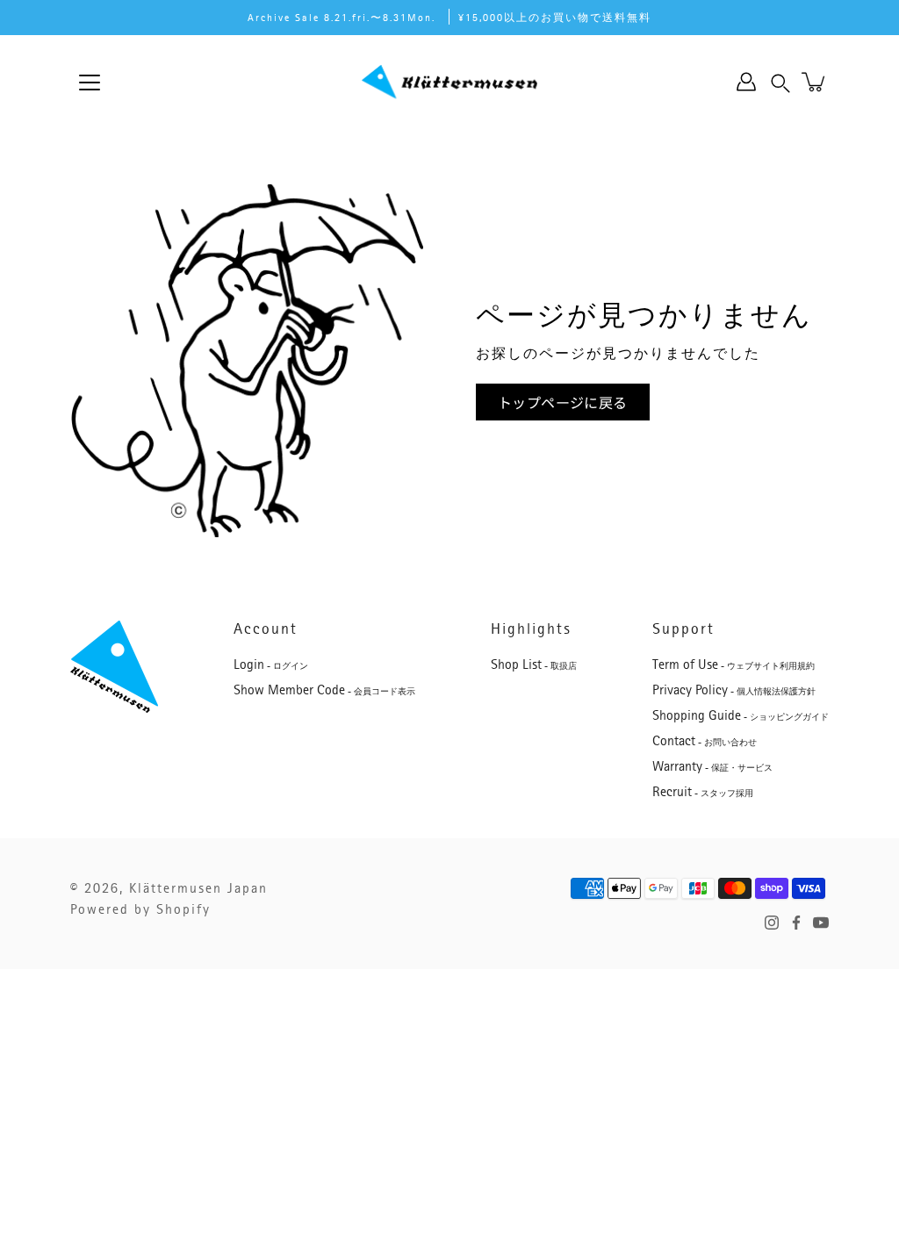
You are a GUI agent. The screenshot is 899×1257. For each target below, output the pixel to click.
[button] (780, 81)
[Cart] (815, 82)
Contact (704, 741)
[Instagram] (772, 923)
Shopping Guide (740, 715)
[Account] (746, 82)
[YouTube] (821, 923)
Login (271, 664)
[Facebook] (796, 923)
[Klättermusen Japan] (449, 82)
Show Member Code (324, 690)
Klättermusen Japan (198, 888)
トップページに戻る (563, 402)
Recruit (702, 792)
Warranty (712, 766)
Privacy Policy (734, 690)
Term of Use (733, 664)
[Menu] (89, 82)
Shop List (534, 664)
